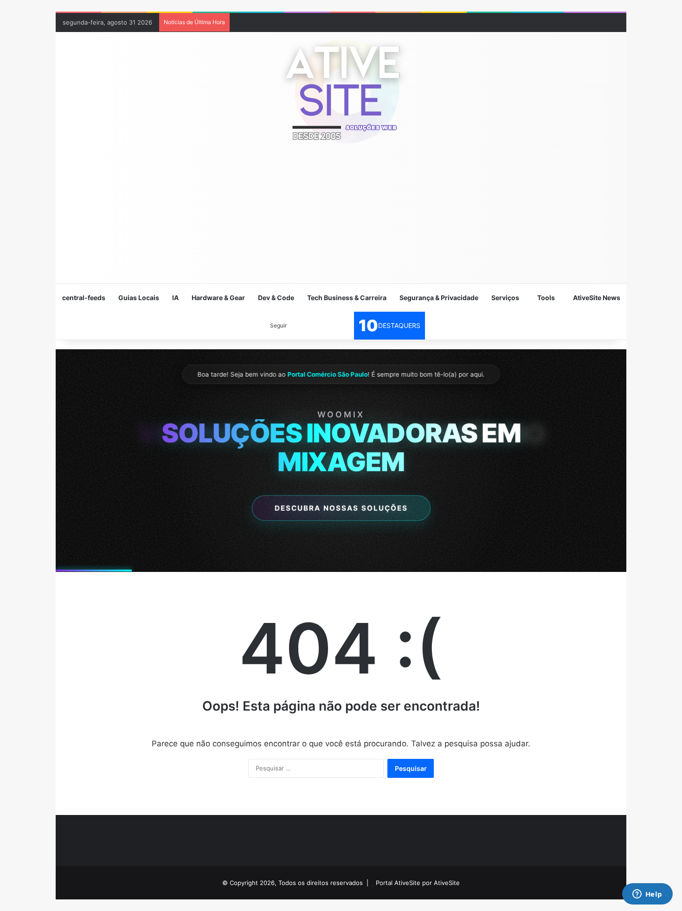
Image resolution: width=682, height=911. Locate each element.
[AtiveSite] (341, 90)
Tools (546, 298)
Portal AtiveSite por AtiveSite (418, 882)
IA (175, 298)
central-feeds (83, 298)
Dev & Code (276, 298)
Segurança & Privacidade (438, 298)
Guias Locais (138, 298)
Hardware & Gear (218, 298)
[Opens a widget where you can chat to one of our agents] (647, 894)
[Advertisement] (341, 218)
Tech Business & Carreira (346, 298)
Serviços (505, 298)
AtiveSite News (596, 298)
